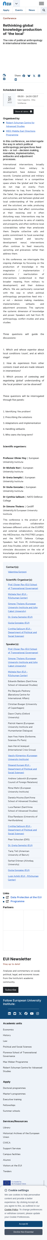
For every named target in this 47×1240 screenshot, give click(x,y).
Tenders (7, 1171)
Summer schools (11, 1110)
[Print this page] (5, 79)
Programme (17, 901)
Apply (6, 10)
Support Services (12, 1148)
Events (19, 10)
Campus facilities (11, 1154)
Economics (8, 1029)
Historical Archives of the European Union (21, 1135)
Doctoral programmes (14, 1088)
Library (6, 1127)
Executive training (12, 1099)
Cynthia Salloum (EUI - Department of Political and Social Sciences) (22, 632)
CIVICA (6, 1142)
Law (5, 1041)
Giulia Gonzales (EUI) (19, 622)
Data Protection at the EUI (26, 897)
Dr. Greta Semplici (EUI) (20, 616)
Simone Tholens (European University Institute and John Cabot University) (23, 607)
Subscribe (10, 989)
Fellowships (9, 1105)
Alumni (7, 1159)
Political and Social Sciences (17, 1046)
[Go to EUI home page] (7, 3)
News (32, 10)
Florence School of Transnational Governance (20, 1054)
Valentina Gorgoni (17, 571)
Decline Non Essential (23, 1232)
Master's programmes (14, 1093)
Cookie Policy (11, 1209)
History (7, 1035)
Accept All (23, 1224)
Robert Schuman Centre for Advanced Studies (22, 1069)
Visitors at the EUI (12, 1165)
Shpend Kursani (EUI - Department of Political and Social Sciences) (22, 769)
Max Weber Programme (15, 1061)
